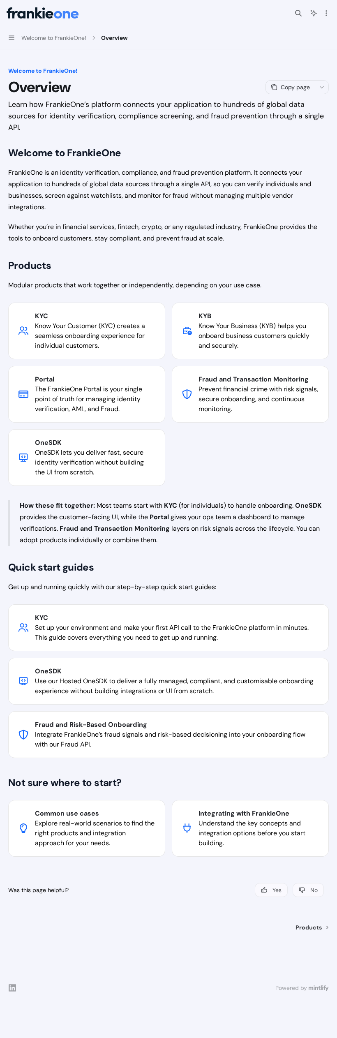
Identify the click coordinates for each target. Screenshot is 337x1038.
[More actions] (326, 13)
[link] (86, 331)
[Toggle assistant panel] (313, 13)
